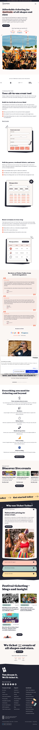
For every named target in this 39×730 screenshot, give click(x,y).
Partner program (17, 698)
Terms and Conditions (28, 721)
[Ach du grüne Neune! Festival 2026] (23, 473)
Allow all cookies (32, 371)
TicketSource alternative (30, 702)
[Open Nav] (35, 4)
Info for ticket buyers (6, 705)
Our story (4, 690)
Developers (16, 702)
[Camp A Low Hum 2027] (9, 473)
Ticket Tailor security (6, 709)
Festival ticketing (29, 711)
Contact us (16, 690)
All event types (29, 694)
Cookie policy (4, 702)
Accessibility (16, 700)
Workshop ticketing (29, 709)
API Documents (17, 705)
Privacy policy (5, 698)
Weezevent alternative (30, 705)
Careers (3, 692)
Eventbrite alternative (30, 698)
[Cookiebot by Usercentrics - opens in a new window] (33, 358)
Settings (34, 368)
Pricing (15, 694)
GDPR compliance (5, 707)
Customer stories (6, 605)
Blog (15, 707)
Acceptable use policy (6, 700)
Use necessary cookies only (19, 371)
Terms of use (4, 694)
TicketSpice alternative (30, 700)
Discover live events (30, 696)
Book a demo (16, 692)
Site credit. (16, 721)
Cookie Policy (35, 724)
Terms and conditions (6, 696)
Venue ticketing (29, 707)
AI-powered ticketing (30, 713)
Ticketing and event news (31, 692)
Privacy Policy (35, 721)
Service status (17, 709)
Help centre (16, 696)
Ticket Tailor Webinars (30, 690)
